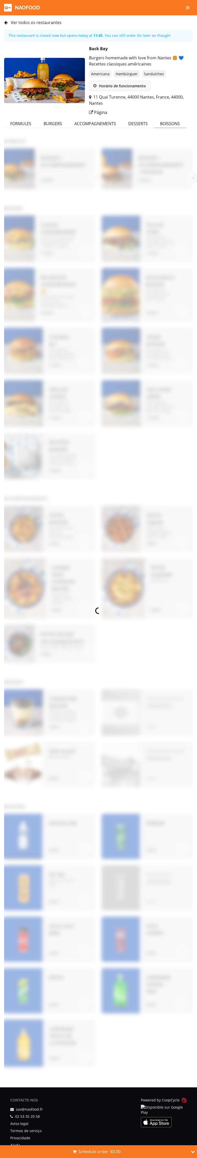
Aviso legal (19, 1123)
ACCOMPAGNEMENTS (95, 123)
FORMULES (20, 123)
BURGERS (53, 123)
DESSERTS (138, 123)
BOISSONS (170, 123)
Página (100, 112)
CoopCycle (171, 1100)
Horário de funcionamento (122, 85)
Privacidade (20, 1137)
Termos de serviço (26, 1130)
